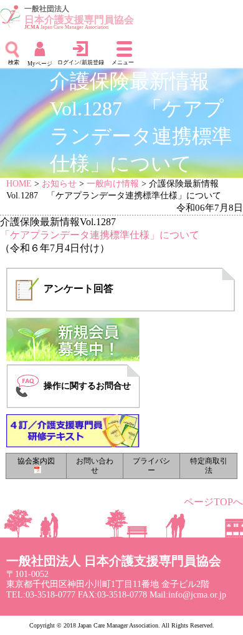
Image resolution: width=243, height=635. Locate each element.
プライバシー (151, 466)
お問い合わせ (94, 466)
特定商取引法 (208, 466)
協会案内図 (36, 461)
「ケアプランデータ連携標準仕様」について (99, 235)
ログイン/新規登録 (80, 62)
